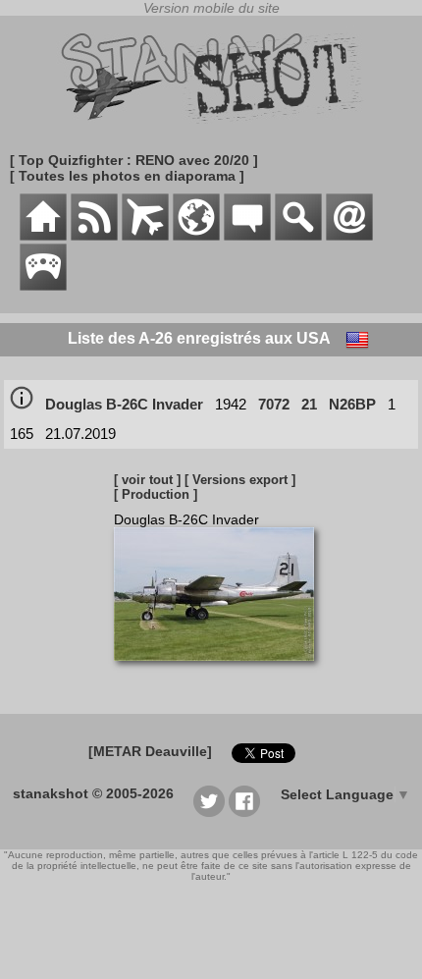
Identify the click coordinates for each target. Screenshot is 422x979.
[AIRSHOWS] (196, 236)
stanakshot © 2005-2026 (93, 793)
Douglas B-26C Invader (124, 404)
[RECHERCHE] (298, 236)
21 (309, 404)
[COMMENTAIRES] (247, 236)
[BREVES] (94, 236)
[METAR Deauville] (150, 751)
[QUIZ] (43, 286)
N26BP (352, 404)
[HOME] (43, 236)
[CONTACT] (349, 236)
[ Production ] (155, 494)
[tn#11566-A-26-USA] (221, 671)
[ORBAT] (145, 236)
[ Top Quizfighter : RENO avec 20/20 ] (134, 160)
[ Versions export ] (240, 479)
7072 (274, 404)
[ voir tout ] (147, 479)
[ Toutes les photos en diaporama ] (127, 176)
